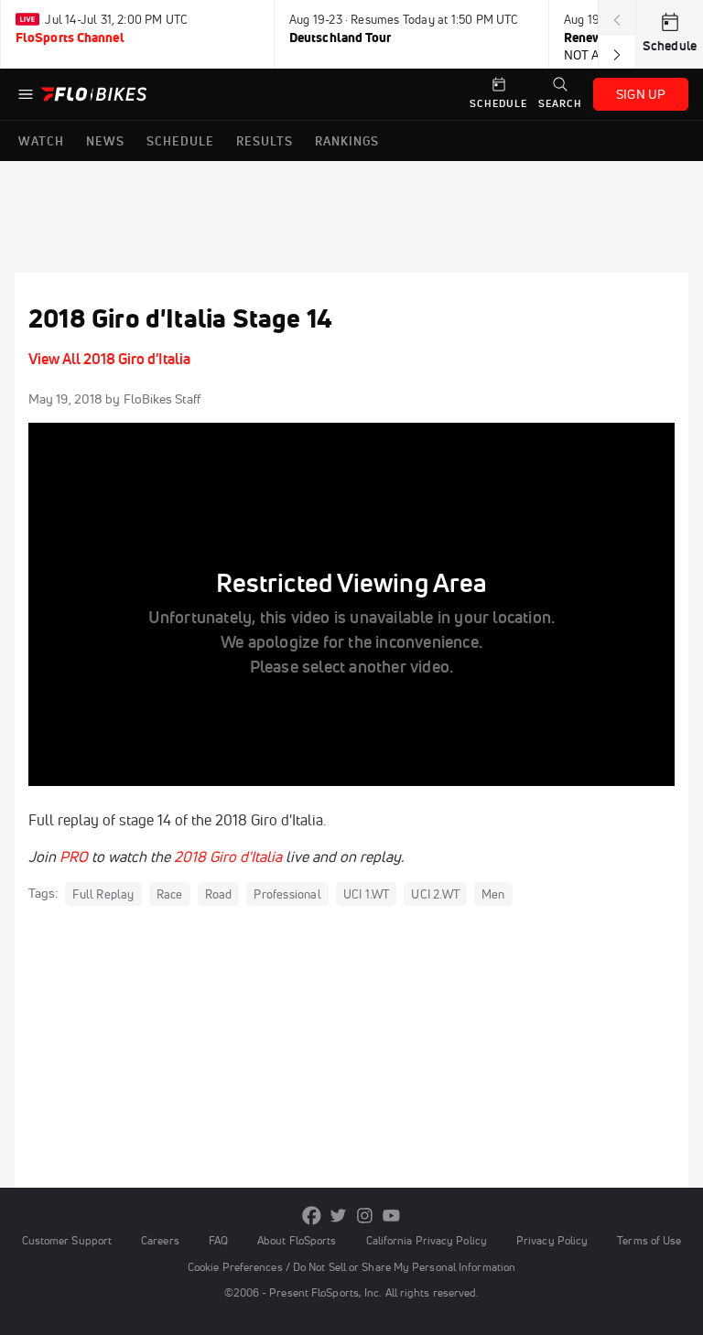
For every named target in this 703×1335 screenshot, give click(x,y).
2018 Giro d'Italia (228, 856)
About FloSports (296, 1240)
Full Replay (103, 894)
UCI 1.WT (366, 894)
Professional (287, 894)
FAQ (218, 1240)
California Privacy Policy (426, 1240)
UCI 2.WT (435, 894)
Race (170, 894)
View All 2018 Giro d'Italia (109, 359)
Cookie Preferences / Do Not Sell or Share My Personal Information (351, 1267)
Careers (160, 1240)
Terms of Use (649, 1240)
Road (219, 894)
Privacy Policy (552, 1240)
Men (493, 894)
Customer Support (67, 1240)
